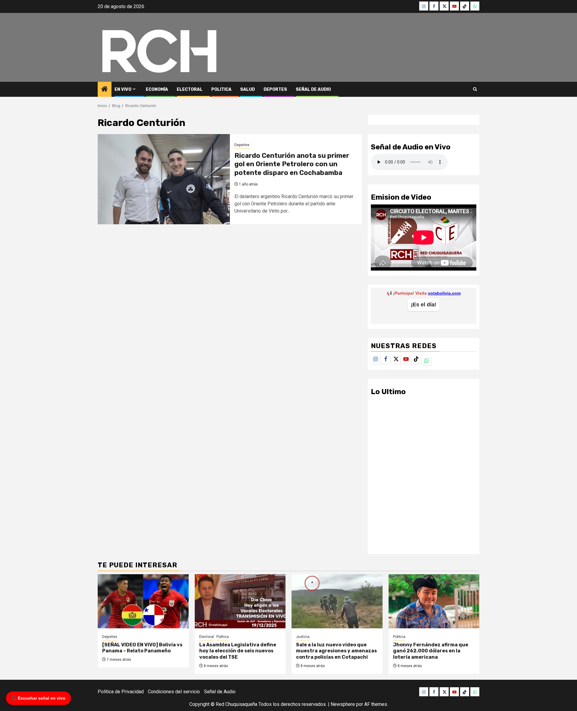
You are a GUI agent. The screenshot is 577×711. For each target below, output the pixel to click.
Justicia (303, 637)
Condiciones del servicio (174, 691)
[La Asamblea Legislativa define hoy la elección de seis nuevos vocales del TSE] (240, 601)
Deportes (275, 89)
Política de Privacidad (121, 691)
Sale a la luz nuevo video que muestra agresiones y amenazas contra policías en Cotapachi (336, 651)
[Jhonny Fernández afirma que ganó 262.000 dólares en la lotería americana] (434, 601)
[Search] (475, 89)
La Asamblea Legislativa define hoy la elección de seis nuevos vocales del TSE (237, 651)
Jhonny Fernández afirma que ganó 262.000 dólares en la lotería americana (430, 651)
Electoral (190, 89)
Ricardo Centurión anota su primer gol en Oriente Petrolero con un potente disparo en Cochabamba (291, 164)
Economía (157, 89)
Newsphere (343, 704)
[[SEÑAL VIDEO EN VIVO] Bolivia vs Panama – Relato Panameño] (143, 601)
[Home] (104, 89)
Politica (221, 89)
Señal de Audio (313, 89)
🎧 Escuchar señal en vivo (38, 698)
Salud (247, 89)
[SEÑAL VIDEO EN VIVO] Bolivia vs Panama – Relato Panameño (142, 648)
